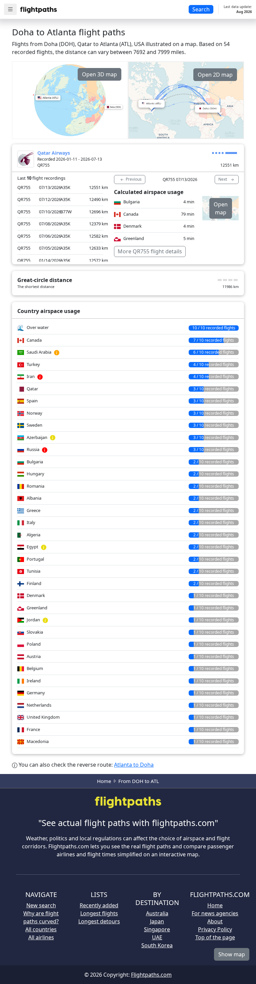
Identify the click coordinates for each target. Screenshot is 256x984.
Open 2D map (215, 74)
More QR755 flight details (150, 251)
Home (104, 781)
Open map (221, 208)
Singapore (157, 929)
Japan (157, 921)
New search (41, 905)
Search (201, 9)
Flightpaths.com (151, 974)
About (215, 921)
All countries (41, 929)
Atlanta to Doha (134, 764)
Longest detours (99, 921)
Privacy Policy (215, 929)
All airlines (41, 937)
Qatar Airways (53, 153)
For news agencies (215, 913)
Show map (231, 954)
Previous (133, 179)
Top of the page (215, 937)
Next (223, 179)
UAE (157, 937)
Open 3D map (99, 74)
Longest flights (99, 913)
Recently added (99, 905)
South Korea (157, 945)
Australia (157, 913)
